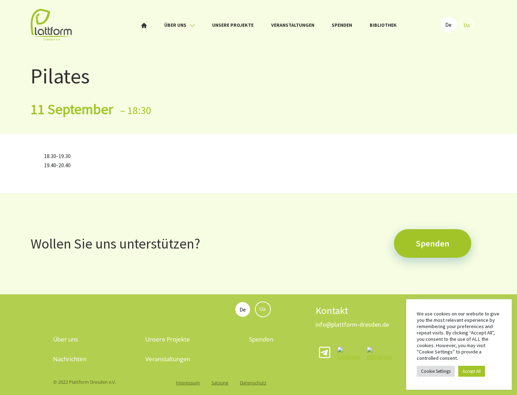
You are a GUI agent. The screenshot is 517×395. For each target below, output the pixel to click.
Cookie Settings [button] (436, 371)
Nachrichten (70, 359)
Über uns (175, 25)
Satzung (219, 383)
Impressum (188, 383)
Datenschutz (253, 383)
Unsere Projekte (233, 25)
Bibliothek (383, 25)
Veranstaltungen (292, 25)
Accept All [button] (471, 371)
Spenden (342, 25)
